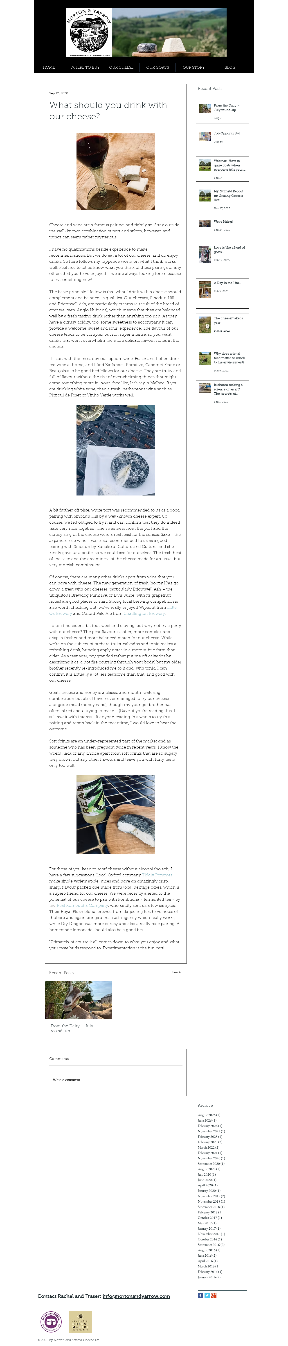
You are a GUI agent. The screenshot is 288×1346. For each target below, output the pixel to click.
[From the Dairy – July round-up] (78, 1000)
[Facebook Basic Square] (200, 1295)
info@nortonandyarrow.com (136, 1296)
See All (177, 972)
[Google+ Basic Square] (213, 1295)
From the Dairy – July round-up (72, 1028)
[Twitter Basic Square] (207, 1295)
